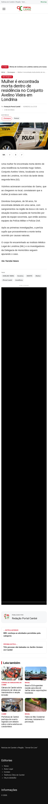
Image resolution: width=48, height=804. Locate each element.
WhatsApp (44, 2)
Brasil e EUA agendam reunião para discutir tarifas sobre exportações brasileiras (36, 689)
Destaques (11, 72)
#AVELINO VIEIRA (8, 276)
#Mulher (38, 276)
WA (4, 155)
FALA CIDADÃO (10, 778)
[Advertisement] (24, 39)
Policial (16, 118)
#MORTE (29, 276)
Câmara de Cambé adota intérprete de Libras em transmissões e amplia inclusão (11, 691)
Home (6, 766)
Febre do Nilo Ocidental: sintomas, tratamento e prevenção (35, 719)
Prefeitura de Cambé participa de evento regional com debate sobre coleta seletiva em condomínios (11, 722)
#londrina (20, 276)
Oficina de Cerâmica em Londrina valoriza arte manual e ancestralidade (28, 67)
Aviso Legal (8, 769)
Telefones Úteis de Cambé (14, 775)
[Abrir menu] (4, 8)
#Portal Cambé (7, 280)
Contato (7, 772)
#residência (19, 280)
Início (3, 72)
